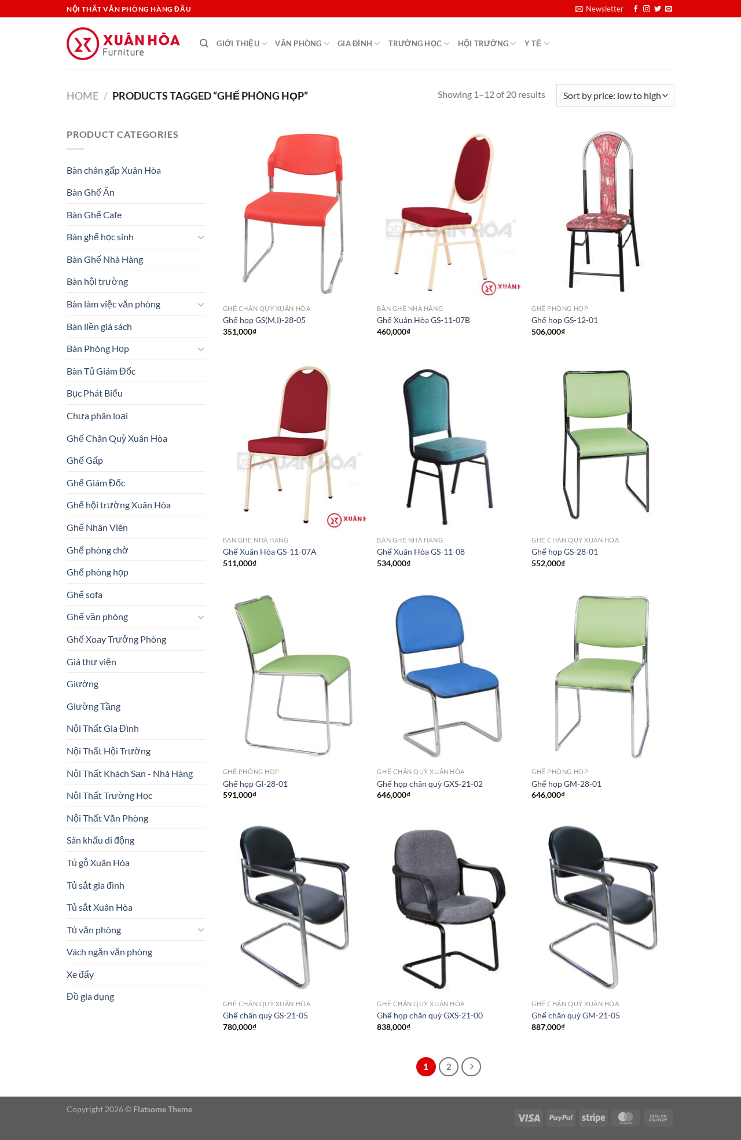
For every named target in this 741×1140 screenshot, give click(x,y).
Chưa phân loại (97, 415)
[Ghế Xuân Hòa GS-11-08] (448, 444)
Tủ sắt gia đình (95, 884)
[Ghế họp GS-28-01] (602, 444)
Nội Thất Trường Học (109, 795)
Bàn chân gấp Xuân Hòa (114, 169)
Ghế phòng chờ (98, 549)
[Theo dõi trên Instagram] (646, 9)
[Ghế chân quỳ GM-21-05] (602, 908)
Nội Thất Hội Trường (109, 750)
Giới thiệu (238, 43)
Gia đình (355, 43)
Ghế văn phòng (97, 616)
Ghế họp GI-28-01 (255, 784)
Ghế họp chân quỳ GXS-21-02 (430, 784)
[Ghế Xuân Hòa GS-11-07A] (294, 444)
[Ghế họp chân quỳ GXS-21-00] (448, 908)
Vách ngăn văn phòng (109, 951)
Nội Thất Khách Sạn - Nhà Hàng (130, 773)
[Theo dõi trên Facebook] (635, 9)
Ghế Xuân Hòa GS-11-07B (423, 320)
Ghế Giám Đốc (96, 482)
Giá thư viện (91, 661)
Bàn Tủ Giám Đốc (101, 370)
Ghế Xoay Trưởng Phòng (116, 638)
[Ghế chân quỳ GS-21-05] (294, 908)
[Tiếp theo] (471, 1067)
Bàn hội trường (97, 281)
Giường (82, 683)
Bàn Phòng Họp (98, 348)
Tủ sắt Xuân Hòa (100, 906)
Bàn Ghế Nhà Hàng (105, 259)
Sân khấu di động (100, 839)
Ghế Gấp (85, 459)
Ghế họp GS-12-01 (564, 320)
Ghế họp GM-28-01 (566, 784)
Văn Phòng (298, 43)
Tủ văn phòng (94, 929)
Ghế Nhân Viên (97, 527)
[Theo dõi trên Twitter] (657, 9)
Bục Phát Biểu (95, 392)
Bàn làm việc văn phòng (113, 303)
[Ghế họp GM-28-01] (602, 676)
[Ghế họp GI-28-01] (294, 676)
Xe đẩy (80, 974)
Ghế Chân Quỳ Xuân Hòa (117, 437)
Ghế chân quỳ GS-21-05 (265, 1015)
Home (82, 95)
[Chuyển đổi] (201, 237)
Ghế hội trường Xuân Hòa (119, 504)
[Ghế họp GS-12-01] (602, 212)
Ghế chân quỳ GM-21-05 (575, 1015)
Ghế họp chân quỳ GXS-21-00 (430, 1015)
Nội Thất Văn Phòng (107, 817)
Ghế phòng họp (98, 571)
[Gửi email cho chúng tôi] (668, 9)
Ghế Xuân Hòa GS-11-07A (270, 551)
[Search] (204, 43)
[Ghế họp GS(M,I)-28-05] (294, 212)
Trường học (415, 43)
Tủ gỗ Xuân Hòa (98, 862)
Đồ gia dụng (90, 996)
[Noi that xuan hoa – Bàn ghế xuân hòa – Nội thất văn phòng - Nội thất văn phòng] (124, 43)
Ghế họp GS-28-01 (564, 551)
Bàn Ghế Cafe (94, 214)
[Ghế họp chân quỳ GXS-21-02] (448, 676)
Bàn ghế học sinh (100, 236)
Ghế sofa (84, 594)
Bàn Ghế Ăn (91, 191)
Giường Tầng (93, 706)
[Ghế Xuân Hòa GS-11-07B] (448, 212)
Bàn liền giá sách (99, 326)
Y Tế (533, 43)
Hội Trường (483, 43)
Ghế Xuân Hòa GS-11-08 (421, 551)
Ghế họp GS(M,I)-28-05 (264, 320)
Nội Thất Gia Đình (103, 728)
